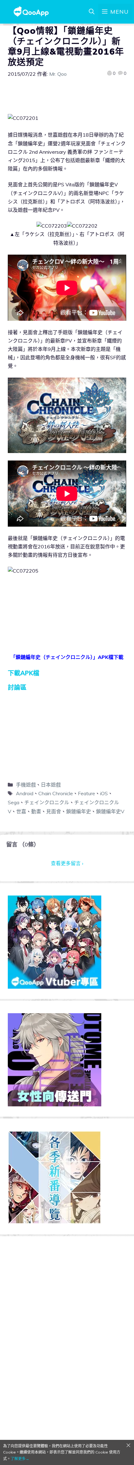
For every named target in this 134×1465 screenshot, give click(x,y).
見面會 (53, 811)
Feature (86, 793)
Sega (13, 802)
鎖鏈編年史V (110, 811)
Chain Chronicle (55, 793)
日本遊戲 (51, 785)
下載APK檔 (23, 673)
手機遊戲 (26, 785)
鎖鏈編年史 (78, 811)
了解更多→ (20, 1458)
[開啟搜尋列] (91, 12)
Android (24, 793)
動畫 (36, 811)
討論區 (17, 687)
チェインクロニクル (46, 802)
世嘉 (21, 811)
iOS (104, 793)
